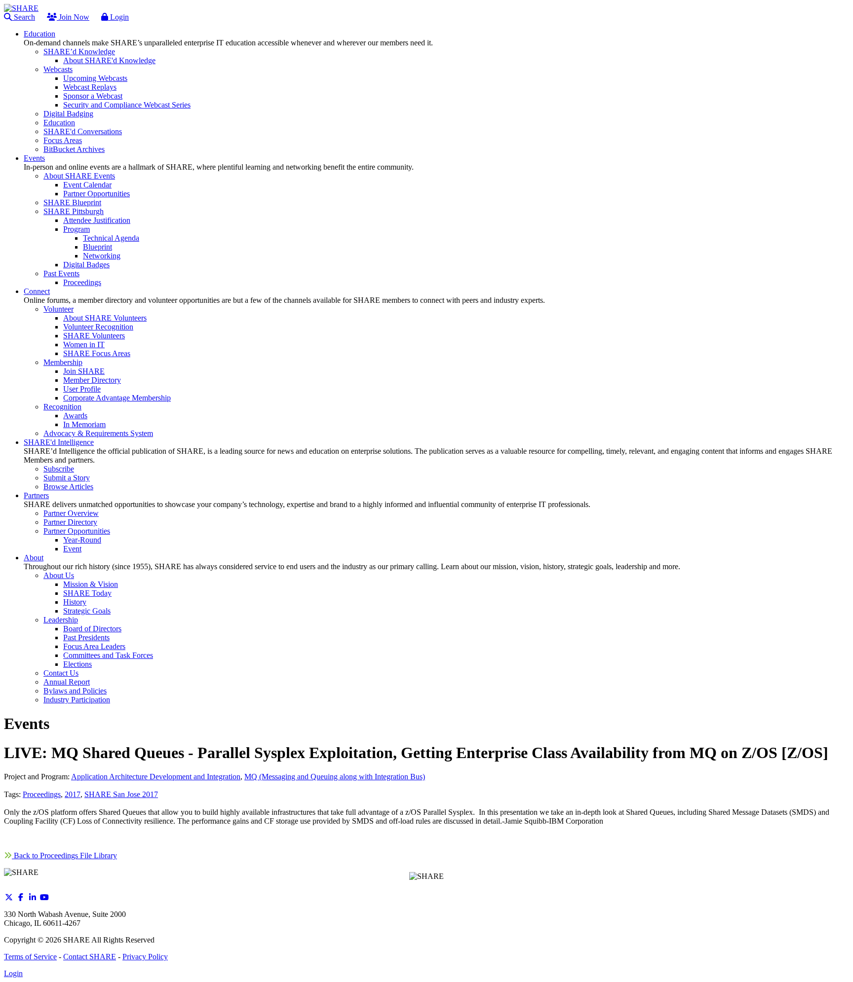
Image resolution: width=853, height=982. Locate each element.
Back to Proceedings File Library (64, 855)
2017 (72, 794)
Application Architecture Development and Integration (155, 776)
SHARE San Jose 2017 (121, 794)
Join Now (73, 17)
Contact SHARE (89, 956)
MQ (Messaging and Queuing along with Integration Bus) (334, 776)
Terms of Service (30, 956)
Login (118, 17)
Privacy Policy (145, 956)
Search (23, 17)
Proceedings (42, 794)
